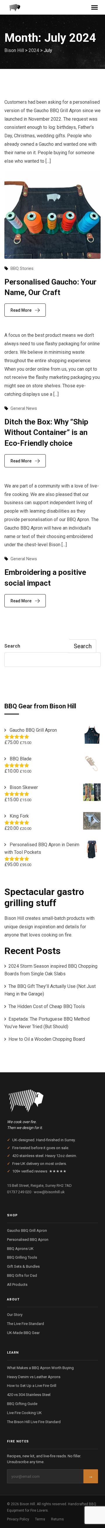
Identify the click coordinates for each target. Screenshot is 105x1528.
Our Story (14, 1314)
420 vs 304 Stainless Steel (28, 1394)
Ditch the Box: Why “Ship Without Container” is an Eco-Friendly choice (46, 432)
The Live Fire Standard (25, 1323)
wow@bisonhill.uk (49, 1192)
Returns (57, 1519)
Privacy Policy (18, 1519)
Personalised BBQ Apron (27, 1239)
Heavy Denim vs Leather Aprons (33, 1377)
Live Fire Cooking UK (24, 1413)
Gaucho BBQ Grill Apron (27, 1230)
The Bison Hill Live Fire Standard (34, 1422)
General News (23, 408)
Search (12, 646)
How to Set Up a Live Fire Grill (31, 1385)
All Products (17, 1284)
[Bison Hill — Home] (52, 1099)
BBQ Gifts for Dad (22, 1275)
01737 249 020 (19, 1192)
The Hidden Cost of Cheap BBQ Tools (46, 1006)
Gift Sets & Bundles (23, 1266)
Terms (40, 1519)
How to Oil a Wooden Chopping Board (46, 1039)
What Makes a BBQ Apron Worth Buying (40, 1368)
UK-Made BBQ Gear (23, 1333)
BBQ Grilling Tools (22, 1257)
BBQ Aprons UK (20, 1248)
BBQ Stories (22, 268)
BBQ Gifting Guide (22, 1404)
